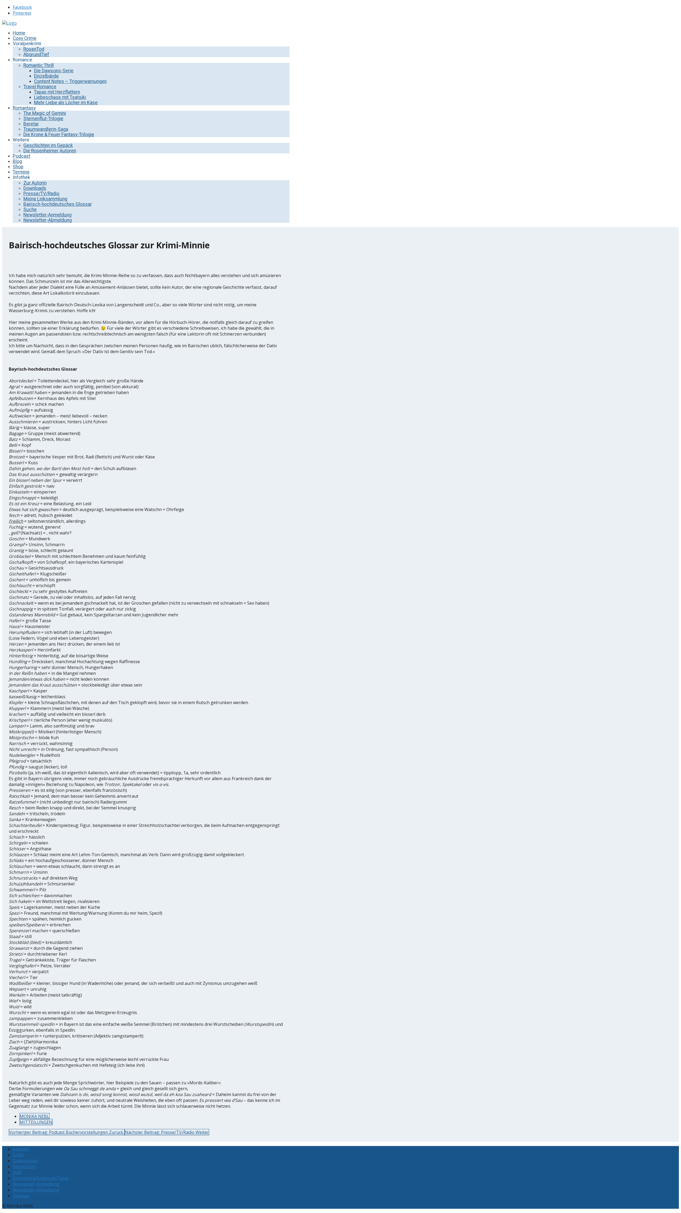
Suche (30, 209)
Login (18, 1155)
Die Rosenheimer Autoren (49, 150)
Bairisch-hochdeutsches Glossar (57, 204)
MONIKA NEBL (34, 1116)
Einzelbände (46, 76)
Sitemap (21, 1196)
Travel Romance (39, 86)
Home (19, 33)
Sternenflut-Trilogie (43, 118)
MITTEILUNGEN (36, 1122)
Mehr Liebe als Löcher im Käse (66, 102)
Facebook (22, 7)
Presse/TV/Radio (41, 193)
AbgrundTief (36, 54)
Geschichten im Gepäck (48, 145)
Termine (21, 172)
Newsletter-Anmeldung (47, 214)
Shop (18, 166)
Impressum (24, 1166)
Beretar (31, 124)
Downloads (34, 188)
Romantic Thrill (38, 65)
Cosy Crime (24, 38)
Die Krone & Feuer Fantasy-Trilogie (58, 134)
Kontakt (21, 1149)
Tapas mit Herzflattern (57, 92)
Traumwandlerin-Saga (45, 129)
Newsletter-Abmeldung (47, 220)
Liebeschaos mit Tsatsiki (60, 97)
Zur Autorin (35, 183)
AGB (17, 1172)
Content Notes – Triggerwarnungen (70, 81)
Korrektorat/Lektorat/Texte (41, 1178)
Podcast (21, 156)
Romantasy (24, 108)
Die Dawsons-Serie (53, 70)
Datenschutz (25, 1161)
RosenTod (33, 49)
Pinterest (22, 13)
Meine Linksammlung (45, 199)
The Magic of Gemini (44, 113)
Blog (17, 161)
